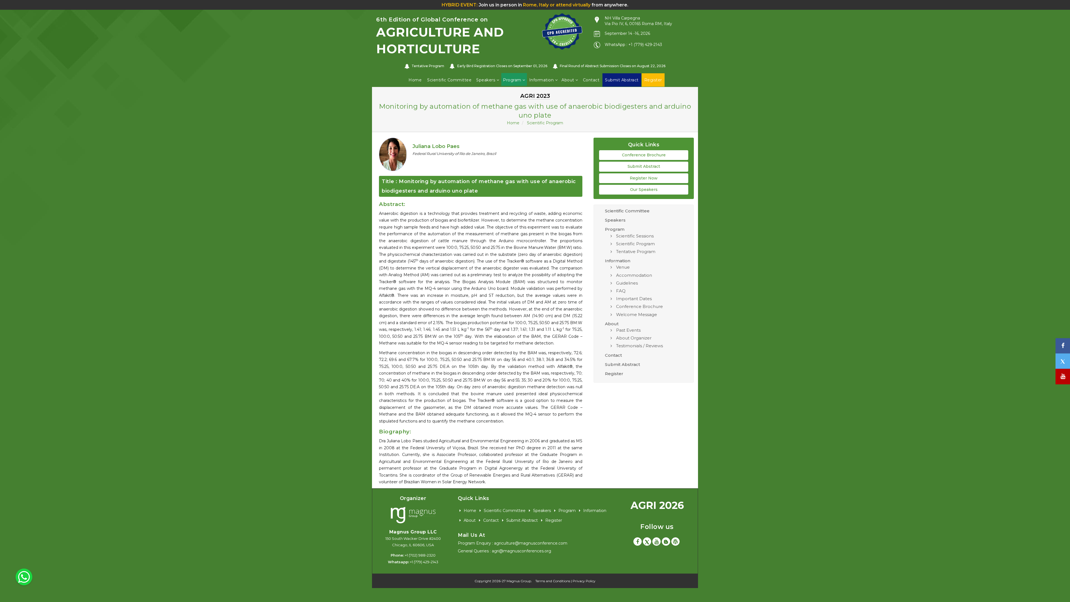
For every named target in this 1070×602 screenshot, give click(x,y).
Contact (591, 79)
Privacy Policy (584, 581)
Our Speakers (644, 189)
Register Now (644, 178)
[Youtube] (656, 541)
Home (415, 79)
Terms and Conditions (552, 581)
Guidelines (627, 283)
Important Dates (634, 298)
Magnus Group (519, 581)
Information (542, 79)
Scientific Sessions (635, 236)
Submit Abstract (644, 166)
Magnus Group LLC (413, 532)
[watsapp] (24, 576)
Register (614, 373)
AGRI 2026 (657, 505)
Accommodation (634, 275)
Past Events (628, 330)
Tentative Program (428, 66)
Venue (623, 267)
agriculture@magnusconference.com (530, 543)
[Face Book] (637, 541)
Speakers (486, 79)
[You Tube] (1063, 376)
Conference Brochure (644, 154)
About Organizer (633, 338)
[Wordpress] (675, 541)
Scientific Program (545, 122)
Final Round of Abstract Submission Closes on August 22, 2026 (612, 66)
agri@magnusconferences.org (521, 551)
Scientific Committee (449, 79)
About (568, 79)
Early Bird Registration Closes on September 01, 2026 (502, 66)
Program (512, 79)
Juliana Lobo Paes (435, 146)
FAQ (621, 290)
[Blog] (666, 541)
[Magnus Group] (413, 515)
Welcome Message (636, 314)
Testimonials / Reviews (639, 345)
